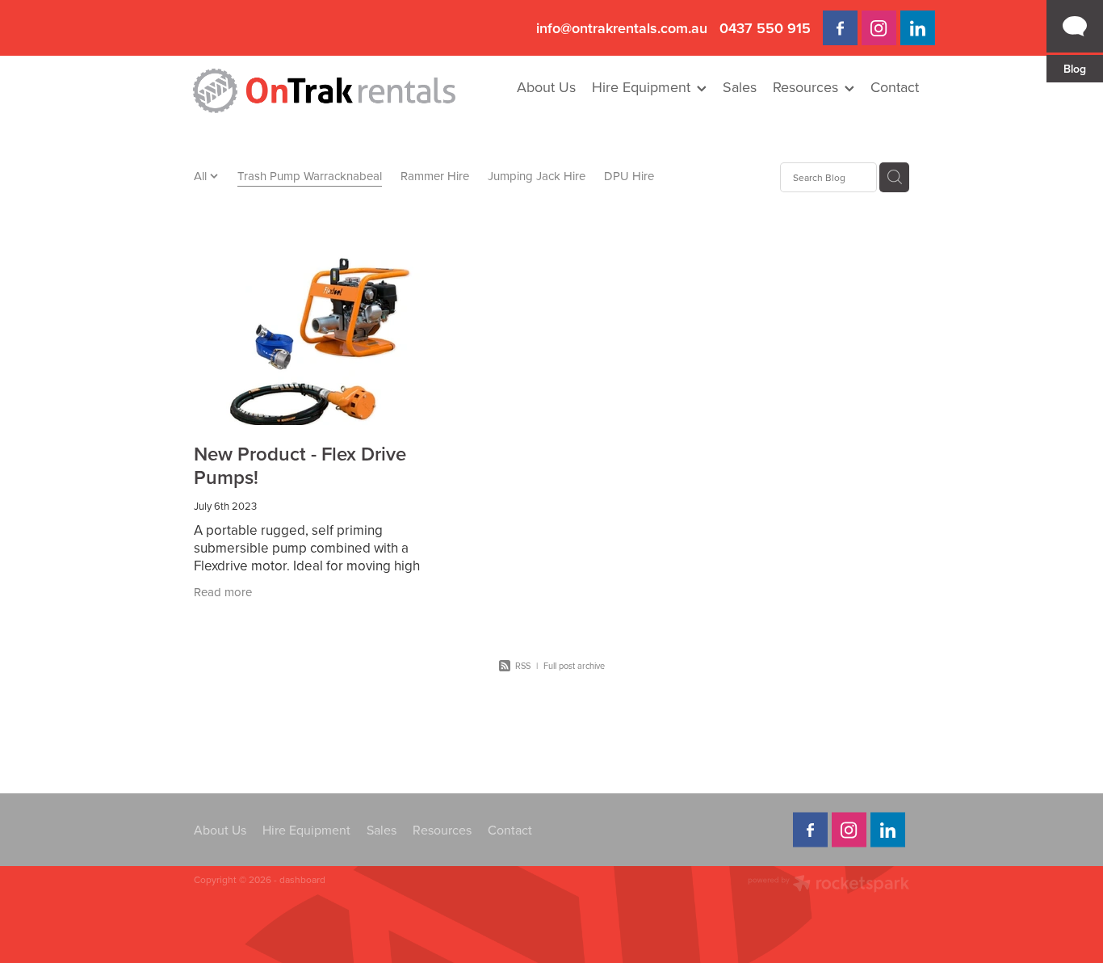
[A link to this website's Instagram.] (879, 28)
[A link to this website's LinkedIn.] (917, 28)
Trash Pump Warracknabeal (309, 175)
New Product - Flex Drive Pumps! (300, 465)
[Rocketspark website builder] (828, 885)
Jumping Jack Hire (536, 175)
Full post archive (574, 665)
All (202, 175)
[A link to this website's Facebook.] (840, 28)
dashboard (302, 879)
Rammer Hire (435, 175)
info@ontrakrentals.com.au (621, 28)
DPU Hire (629, 175)
